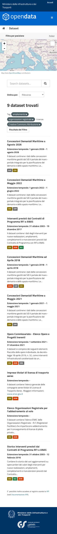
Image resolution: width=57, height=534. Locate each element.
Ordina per (12, 94)
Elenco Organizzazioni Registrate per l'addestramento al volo (27, 409)
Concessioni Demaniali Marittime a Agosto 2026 (26, 142)
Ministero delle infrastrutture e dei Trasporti (19, 5)
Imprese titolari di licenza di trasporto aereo (28, 374)
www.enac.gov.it (15, 394)
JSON (15, 247)
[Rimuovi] (26, 114)
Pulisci (51, 35)
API (47, 491)
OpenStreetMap (15, 73)
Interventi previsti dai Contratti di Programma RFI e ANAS (25, 220)
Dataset (14, 28)
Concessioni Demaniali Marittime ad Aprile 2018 (27, 258)
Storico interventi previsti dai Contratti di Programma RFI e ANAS (27, 448)
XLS (21, 247)
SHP (9, 170)
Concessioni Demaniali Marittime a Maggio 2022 (26, 181)
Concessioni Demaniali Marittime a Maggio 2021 (26, 297)
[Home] (3, 28)
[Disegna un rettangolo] (52, 43)
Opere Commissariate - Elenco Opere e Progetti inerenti (28, 335)
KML (21, 363)
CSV (15, 170)
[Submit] (45, 83)
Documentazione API (19, 494)
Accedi (50, 2)
